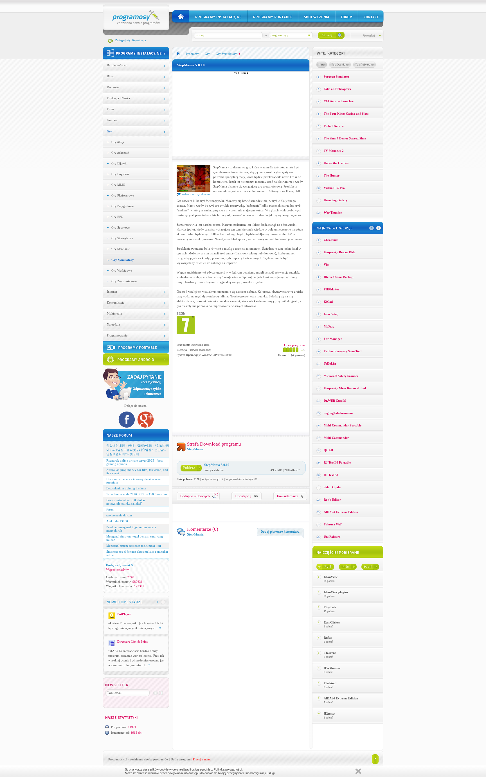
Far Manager (333, 338)
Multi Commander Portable (342, 425)
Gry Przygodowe (122, 206)
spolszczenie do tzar (119, 515)
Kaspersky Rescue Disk (339, 252)
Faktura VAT (333, 524)
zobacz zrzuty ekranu (195, 194)
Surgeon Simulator (336, 76)
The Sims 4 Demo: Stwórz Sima (345, 138)
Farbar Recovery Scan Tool (342, 351)
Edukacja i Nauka (118, 98)
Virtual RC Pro (334, 187)
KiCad (328, 301)
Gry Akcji (117, 142)
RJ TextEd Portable (337, 462)
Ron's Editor (332, 499)
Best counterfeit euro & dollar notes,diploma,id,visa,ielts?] (125, 501)
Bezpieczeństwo (117, 65)
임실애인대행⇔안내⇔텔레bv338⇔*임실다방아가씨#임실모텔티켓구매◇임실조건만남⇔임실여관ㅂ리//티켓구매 (137, 450)
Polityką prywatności (228, 769)
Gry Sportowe (120, 227)
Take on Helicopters (337, 89)
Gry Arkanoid (120, 152)
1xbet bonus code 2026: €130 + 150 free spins (136, 494)
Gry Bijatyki (119, 163)
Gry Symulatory (122, 259)
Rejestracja (139, 40)
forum (110, 509)
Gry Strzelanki (120, 248)
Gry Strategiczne (122, 238)
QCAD (328, 450)
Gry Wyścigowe (121, 270)
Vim (326, 264)
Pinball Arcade (334, 126)
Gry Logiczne (120, 174)
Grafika (112, 120)
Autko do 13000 (117, 521)
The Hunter (331, 175)
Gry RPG (117, 216)
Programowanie (117, 335)
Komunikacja (115, 302)
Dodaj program (181, 759)
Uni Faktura (332, 536)
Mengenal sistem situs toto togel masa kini (133, 545)
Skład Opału (332, 487)
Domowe (113, 87)
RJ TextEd (331, 474)
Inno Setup (331, 314)
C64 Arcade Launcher (339, 101)
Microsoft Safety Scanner (341, 376)
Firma (110, 109)
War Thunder (333, 212)
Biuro (110, 76)
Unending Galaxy (336, 200)
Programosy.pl (117, 759)
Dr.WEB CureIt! (335, 400)
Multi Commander (336, 437)
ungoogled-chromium (338, 413)
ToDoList (330, 363)
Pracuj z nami (202, 759)
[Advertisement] (241, 113)
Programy (192, 53)
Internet (112, 291)
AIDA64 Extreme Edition (341, 512)
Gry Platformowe (122, 195)
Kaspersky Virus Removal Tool (345, 388)
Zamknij (358, 771)
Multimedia (114, 313)
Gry (109, 131)
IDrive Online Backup (338, 277)
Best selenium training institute (126, 488)
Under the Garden (336, 163)
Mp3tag (329, 326)
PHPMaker (331, 289)
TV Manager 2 (334, 150)
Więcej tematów (116, 569)
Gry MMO (118, 184)
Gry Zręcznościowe (124, 281)
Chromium (331, 239)
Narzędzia (113, 324)
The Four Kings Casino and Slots (346, 113)
